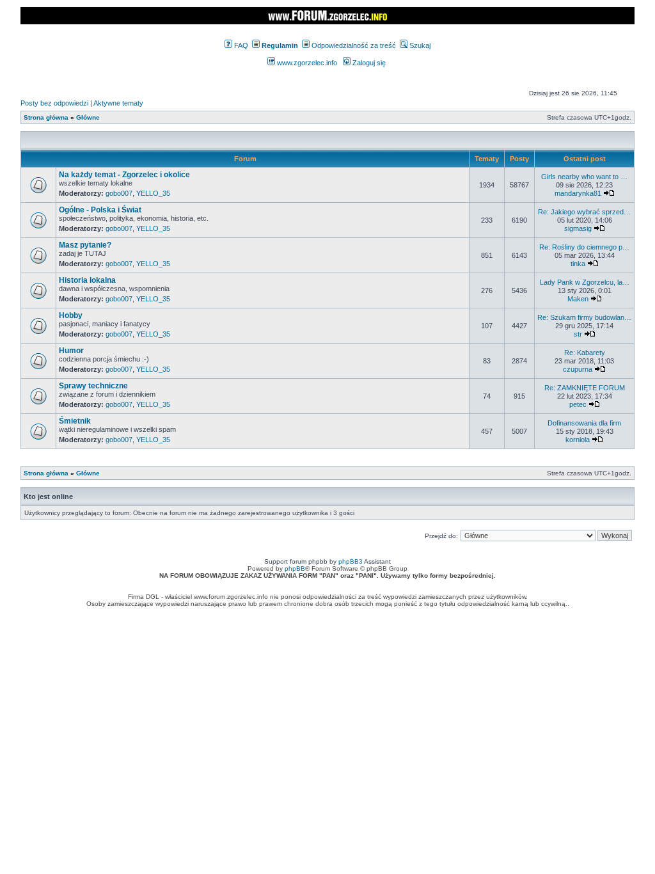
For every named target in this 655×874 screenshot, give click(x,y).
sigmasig (578, 228)
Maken (577, 299)
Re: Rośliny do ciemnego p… (584, 247)
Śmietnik (75, 421)
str (578, 334)
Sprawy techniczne (93, 385)
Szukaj (418, 45)
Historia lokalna (87, 280)
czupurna (577, 369)
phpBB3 (350, 561)
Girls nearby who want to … (584, 176)
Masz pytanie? (85, 245)
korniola (577, 439)
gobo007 (119, 193)
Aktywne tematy (118, 103)
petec (578, 404)
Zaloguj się (368, 63)
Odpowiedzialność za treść (353, 45)
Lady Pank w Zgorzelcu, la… (584, 282)
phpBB (295, 568)
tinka (578, 263)
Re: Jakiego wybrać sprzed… (584, 212)
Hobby (71, 315)
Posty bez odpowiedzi (54, 103)
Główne (88, 117)
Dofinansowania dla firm (584, 423)
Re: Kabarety (584, 352)
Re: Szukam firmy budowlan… (584, 317)
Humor (71, 350)
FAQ (240, 45)
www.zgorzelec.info (306, 63)
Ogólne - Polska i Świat (100, 209)
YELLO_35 (153, 193)
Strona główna (46, 117)
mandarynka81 (578, 193)
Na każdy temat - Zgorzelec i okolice (124, 174)
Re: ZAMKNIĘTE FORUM (584, 388)
